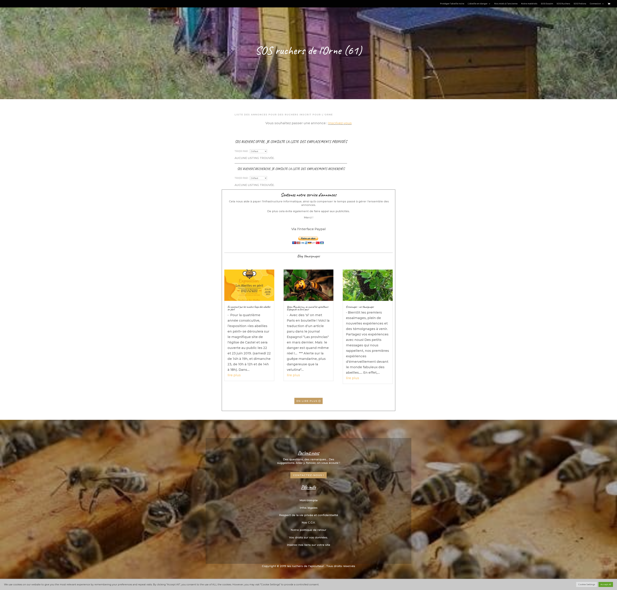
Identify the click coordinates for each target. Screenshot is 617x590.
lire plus (234, 375)
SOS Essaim (547, 4)
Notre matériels (529, 4)
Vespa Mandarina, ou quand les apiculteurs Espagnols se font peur (307, 308)
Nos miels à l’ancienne (506, 4)
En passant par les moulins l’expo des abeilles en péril (249, 308)
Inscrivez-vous (340, 123)
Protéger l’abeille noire (452, 4)
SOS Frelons (580, 4)
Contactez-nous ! (308, 475)
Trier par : (242, 151)
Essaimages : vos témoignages (360, 307)
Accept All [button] (605, 584)
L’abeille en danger (477, 4)
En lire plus (306, 400)
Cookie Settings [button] (586, 584)
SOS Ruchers (563, 4)
